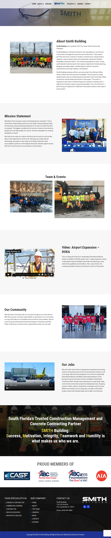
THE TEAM (36, 509)
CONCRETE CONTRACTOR (15, 502)
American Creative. (78, 535)
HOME (34, 502)
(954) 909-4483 (100, 4)
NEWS (34, 515)
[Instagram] (88, 506)
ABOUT (34, 506)
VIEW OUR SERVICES (13, 512)
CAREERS (35, 512)
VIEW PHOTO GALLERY (14, 515)
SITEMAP (35, 522)
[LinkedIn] (84, 506)
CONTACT (35, 519)
